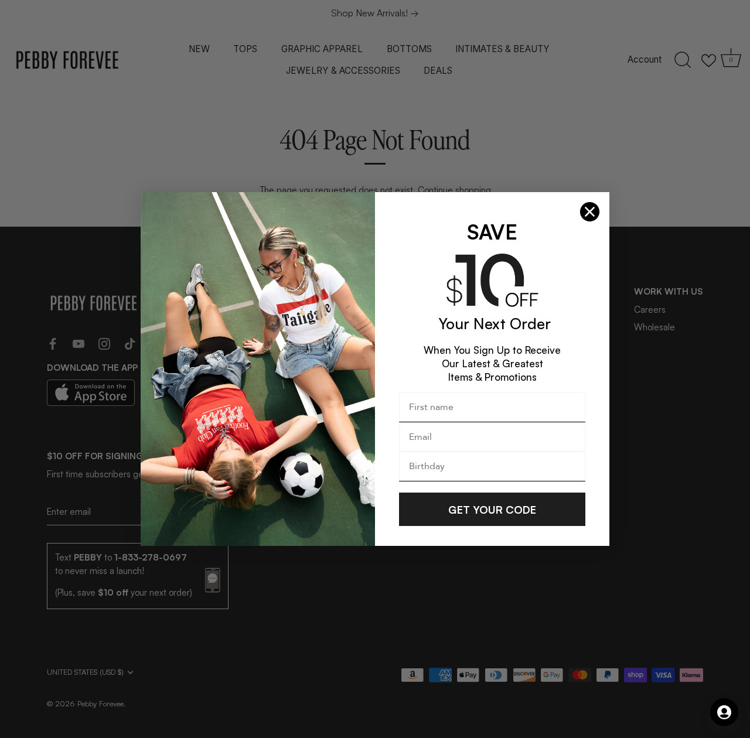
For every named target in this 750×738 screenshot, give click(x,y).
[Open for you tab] (724, 712)
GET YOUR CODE (492, 509)
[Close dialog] (589, 211)
